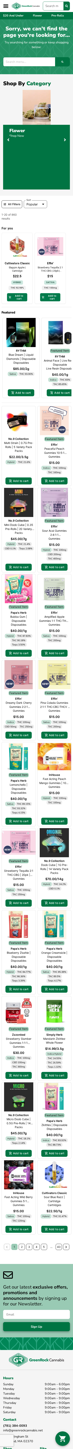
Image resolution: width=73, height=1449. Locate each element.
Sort (28, 200)
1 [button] (14, 1246)
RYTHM (21, 350)
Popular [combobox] (32, 204)
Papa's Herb (18, 612)
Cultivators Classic (54, 1193)
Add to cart (23, 392)
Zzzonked (18, 1034)
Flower (17, 130)
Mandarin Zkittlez (54, 1038)
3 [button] (29, 1246)
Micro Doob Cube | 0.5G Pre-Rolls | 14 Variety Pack (19, 1123)
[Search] (66, 6)
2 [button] (22, 1246)
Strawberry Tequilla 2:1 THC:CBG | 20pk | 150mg (18, 874)
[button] (6, 6)
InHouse (54, 774)
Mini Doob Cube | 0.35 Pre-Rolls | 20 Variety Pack (18, 529)
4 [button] (36, 1246)
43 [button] (59, 1246)
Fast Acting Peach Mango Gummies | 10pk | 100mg (54, 783)
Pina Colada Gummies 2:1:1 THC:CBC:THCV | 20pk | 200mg (54, 706)
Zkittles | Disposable (54, 1125)
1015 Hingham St (15, 1436)
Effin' (54, 444)
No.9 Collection (18, 438)
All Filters (14, 204)
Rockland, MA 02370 (18, 1441)
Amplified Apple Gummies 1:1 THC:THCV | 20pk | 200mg (54, 620)
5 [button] (44, 1246)
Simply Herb (54, 1034)
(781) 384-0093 (15, 1426)
